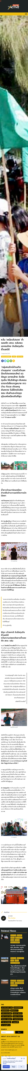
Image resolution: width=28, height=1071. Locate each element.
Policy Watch (17, 1013)
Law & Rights (19, 937)
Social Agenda (6, 1019)
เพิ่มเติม (4, 1063)
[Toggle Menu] (26, 14)
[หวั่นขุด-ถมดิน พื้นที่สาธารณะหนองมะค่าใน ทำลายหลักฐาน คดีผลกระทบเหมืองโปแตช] (4, 982)
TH (24, 1058)
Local (13, 356)
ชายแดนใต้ (15, 1022)
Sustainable (14, 985)
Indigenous (5, 1010)
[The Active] (13, 7)
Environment (18, 1007)
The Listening (6, 1022)
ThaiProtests (17, 1019)
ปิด (21, 1066)
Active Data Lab (7, 1007)
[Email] (11, 362)
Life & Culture (6, 1013)
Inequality (14, 1010)
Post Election (6, 1016)
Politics (17, 940)
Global (12, 937)
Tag (2, 1004)
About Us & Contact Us (10, 1036)
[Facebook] (2, 362)
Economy (19, 935)
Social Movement (6, 356)
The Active (11, 918)
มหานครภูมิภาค (6, 1025)
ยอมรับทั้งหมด (6, 1066)
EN (21, 1058)
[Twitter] (5, 362)
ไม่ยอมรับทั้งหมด (13, 1067)
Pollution (19, 356)
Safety (16, 960)
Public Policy (17, 1016)
